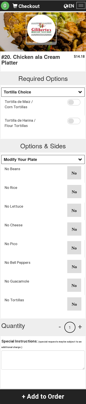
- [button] (60, 326)
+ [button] (80, 326)
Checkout (28, 6)
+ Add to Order (43, 396)
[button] (74, 102)
